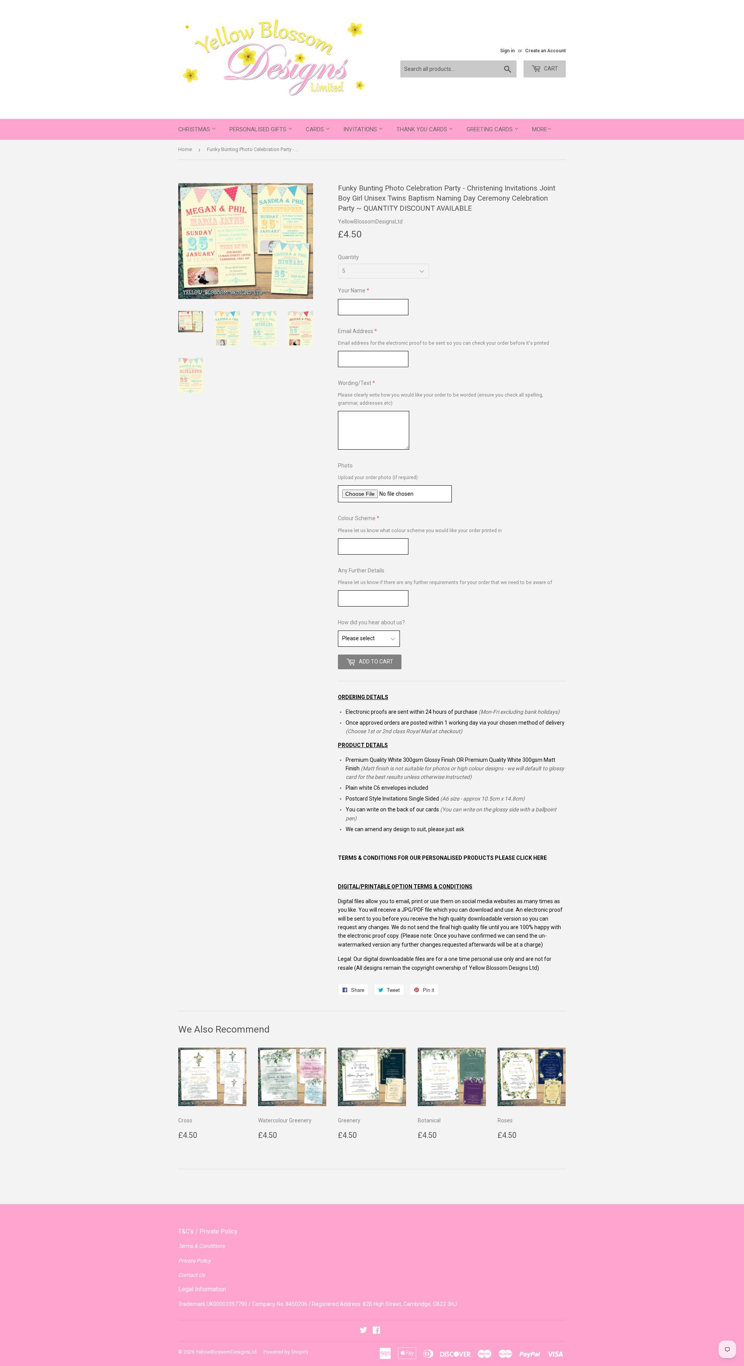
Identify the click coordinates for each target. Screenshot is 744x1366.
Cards (316, 129)
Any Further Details (361, 570)
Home (185, 149)
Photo (345, 465)
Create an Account (545, 50)
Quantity (348, 257)
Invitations (361, 129)
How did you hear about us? (371, 622)
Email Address (355, 331)
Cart (550, 68)
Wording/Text (354, 383)
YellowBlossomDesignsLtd (226, 1352)
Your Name (351, 290)
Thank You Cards (422, 129)
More (539, 129)
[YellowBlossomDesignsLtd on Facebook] (376, 1331)
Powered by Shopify (286, 1352)
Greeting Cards (490, 129)
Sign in (507, 50)
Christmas (195, 129)
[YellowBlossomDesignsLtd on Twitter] (363, 1331)
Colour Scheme (356, 518)
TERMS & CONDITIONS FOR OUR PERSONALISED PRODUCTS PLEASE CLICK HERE (442, 858)
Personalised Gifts (258, 129)
